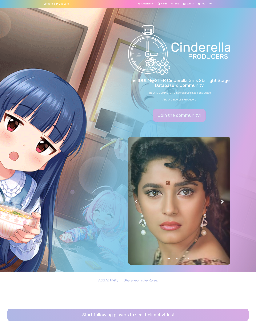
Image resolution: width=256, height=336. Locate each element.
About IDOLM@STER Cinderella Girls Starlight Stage (179, 92)
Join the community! (179, 115)
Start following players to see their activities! (128, 262)
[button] (201, 4)
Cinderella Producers (56, 3)
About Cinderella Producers (179, 99)
